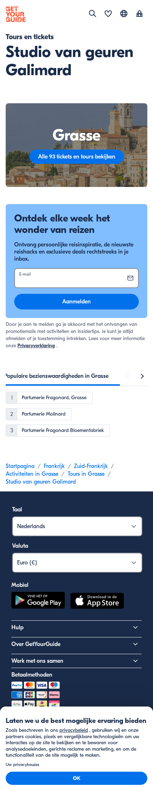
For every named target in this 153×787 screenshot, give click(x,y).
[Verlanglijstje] (108, 14)
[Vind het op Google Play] (38, 602)
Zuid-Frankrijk (91, 466)
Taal (17, 509)
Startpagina (20, 466)
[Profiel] (139, 14)
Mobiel (19, 585)
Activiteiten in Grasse (32, 474)
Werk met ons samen (37, 661)
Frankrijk (54, 466)
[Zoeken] (92, 13)
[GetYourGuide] (16, 14)
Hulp (17, 627)
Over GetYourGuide (35, 644)
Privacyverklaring (36, 346)
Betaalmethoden (31, 675)
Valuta (20, 546)
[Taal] (124, 13)
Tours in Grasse (86, 474)
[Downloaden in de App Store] (97, 602)
